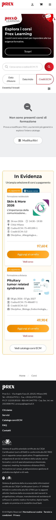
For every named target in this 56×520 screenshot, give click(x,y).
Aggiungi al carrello (28, 254)
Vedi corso (28, 261)
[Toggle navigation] (50, 4)
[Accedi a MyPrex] (32, 4)
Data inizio (28, 79)
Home (22, 375)
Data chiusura (11, 79)
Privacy (16, 515)
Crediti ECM (45, 79)
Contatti (6, 430)
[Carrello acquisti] (41, 4)
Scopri (28, 51)
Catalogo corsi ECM (12, 420)
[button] (28, 348)
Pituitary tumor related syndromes (18, 284)
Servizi (5, 415)
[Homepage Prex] (9, 4)
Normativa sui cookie (32, 512)
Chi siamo (7, 410)
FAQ (4, 425)
